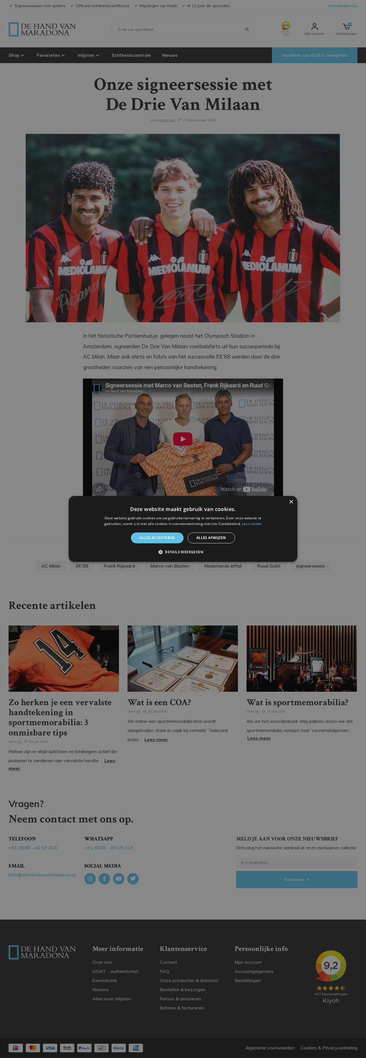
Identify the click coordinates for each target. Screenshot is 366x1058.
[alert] (183, 529)
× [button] (291, 502)
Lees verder (252, 524)
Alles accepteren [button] (157, 537)
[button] (183, 552)
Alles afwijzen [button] (211, 537)
